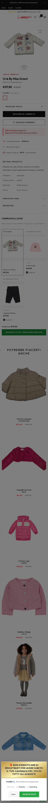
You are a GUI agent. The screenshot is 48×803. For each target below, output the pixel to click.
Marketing (33, 787)
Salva (13, 794)
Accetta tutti (29, 794)
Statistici (22, 787)
